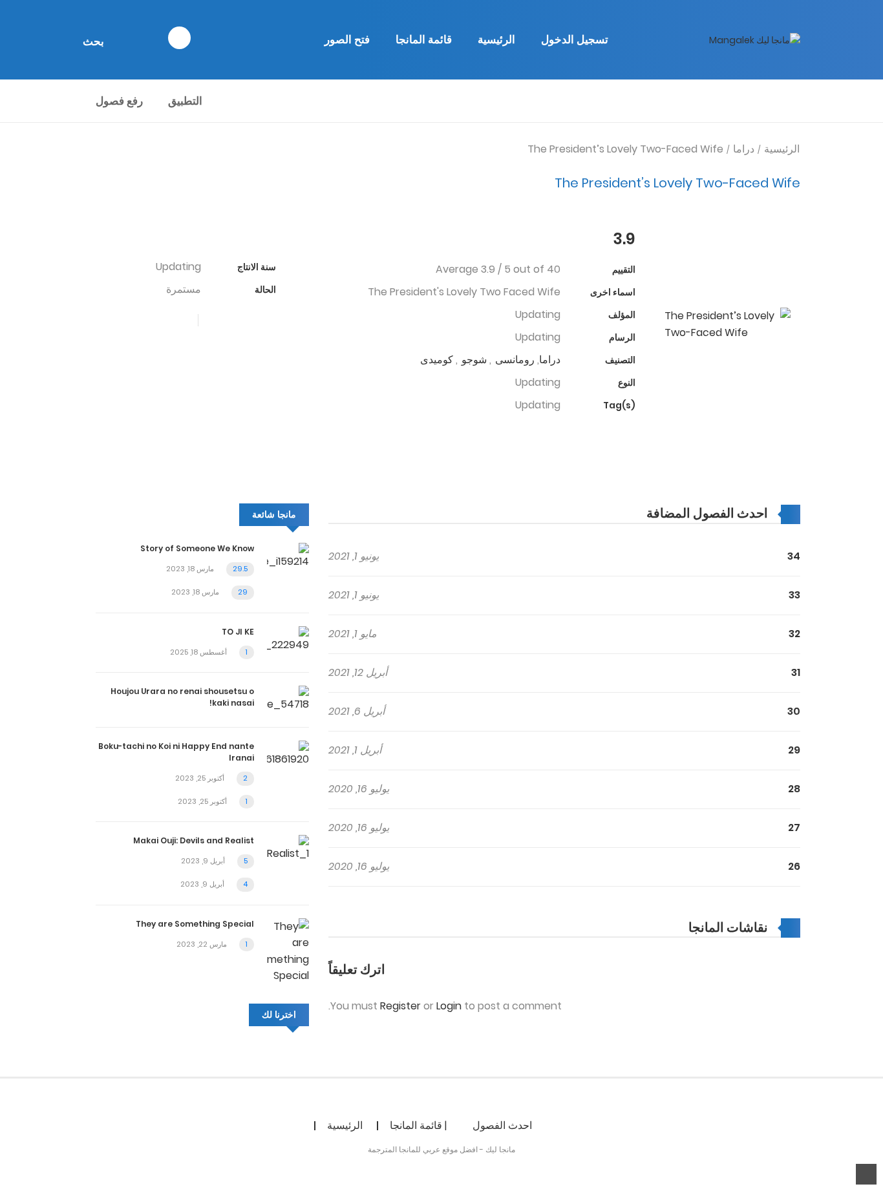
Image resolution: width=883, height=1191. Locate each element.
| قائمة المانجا (418, 1125)
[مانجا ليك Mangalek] (754, 39)
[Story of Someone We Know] (288, 556)
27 (794, 827)
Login (449, 1005)
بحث (93, 41)
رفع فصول (119, 101)
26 (794, 866)
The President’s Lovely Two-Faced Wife (625, 149)
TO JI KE (238, 631)
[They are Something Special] (288, 950)
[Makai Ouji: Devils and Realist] (288, 848)
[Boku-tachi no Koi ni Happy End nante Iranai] (288, 753)
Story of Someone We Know (197, 548)
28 (794, 788)
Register (400, 1005)
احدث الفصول (502, 1125)
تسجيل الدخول (574, 39)
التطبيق (185, 101)
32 (794, 633)
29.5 (240, 569)
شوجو (474, 359)
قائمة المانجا (424, 39)
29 (794, 750)
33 (794, 594)
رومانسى (515, 359)
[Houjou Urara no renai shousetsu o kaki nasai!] (288, 698)
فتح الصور (347, 39)
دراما (743, 149)
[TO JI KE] (288, 638)
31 (795, 672)
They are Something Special (195, 923)
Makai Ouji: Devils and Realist (193, 840)
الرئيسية (496, 39)
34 (793, 556)
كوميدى (436, 359)
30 (793, 711)
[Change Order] (621, 513)
